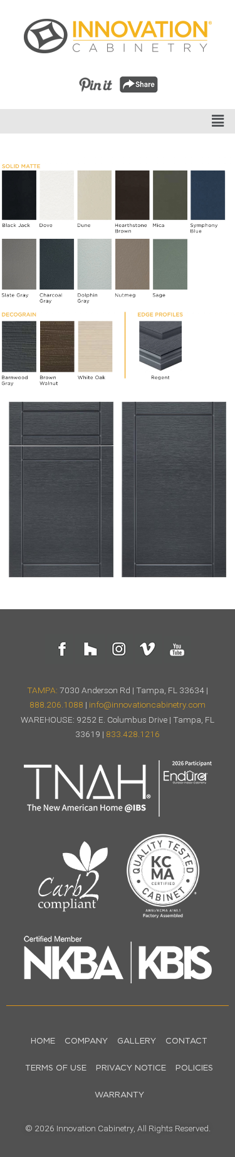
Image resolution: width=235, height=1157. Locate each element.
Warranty (119, 1095)
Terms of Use (55, 1068)
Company (86, 1041)
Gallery (136, 1041)
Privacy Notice (131, 1068)
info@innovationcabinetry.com (147, 704)
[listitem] (19, 194)
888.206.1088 (56, 704)
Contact (186, 1041)
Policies (194, 1068)
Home (43, 1041)
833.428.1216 (133, 734)
